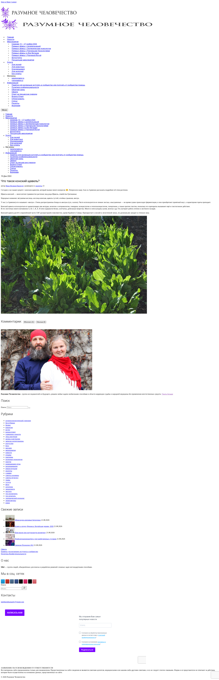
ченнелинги (10, 489)
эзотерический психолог (15, 498)
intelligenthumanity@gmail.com (12, 602)
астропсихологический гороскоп (18, 421)
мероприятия (10, 450)
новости (8, 453)
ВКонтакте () (29, 322)
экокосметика (10, 500)
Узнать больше (167, 394)
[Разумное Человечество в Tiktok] (21, 581)
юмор (7, 503)
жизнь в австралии (12, 439)
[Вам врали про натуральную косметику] (10, 533)
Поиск (3, 585)
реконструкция (11, 469)
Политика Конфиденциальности (13, 554)
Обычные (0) (41, 322)
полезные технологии (13, 459)
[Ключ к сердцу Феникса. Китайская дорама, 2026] (10, 526)
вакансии (9, 427)
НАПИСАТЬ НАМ (14, 613)
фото (7, 485)
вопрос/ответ (10, 432)
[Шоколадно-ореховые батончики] (10, 520)
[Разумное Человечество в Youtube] (7, 581)
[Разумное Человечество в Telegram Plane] (3, 581)
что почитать (10, 496)
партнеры (9, 457)
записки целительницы (14, 441)
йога (7, 446)
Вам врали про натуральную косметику (30, 533)
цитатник (9, 487)
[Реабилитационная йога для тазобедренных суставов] (10, 539)
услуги (8, 482)
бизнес (8, 425)
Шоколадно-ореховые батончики (28, 520)
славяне (8, 473)
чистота (8, 491)
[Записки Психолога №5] (10, 545)
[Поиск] (24, 588)
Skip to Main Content (8, 2)
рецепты (38, 186)
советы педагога (11, 478)
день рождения (11, 437)
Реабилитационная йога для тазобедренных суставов (35, 539)
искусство (9, 443)
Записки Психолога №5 (24, 545)
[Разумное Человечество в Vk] (12, 581)
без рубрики (10, 423)
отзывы (8, 455)
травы (7, 480)
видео (7, 430)
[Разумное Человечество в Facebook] (16, 581)
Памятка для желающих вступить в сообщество (19, 552)
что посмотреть (11, 494)
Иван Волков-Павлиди (14, 186)
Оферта (4, 549)
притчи (8, 462)
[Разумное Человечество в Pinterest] (34, 581)
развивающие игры (13, 464)
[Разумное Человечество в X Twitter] (30, 581)
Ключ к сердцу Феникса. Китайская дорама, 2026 (34, 526)
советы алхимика (12, 475)
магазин (8, 448)
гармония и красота (13, 434)
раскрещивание (11, 466)
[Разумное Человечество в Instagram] (25, 581)
